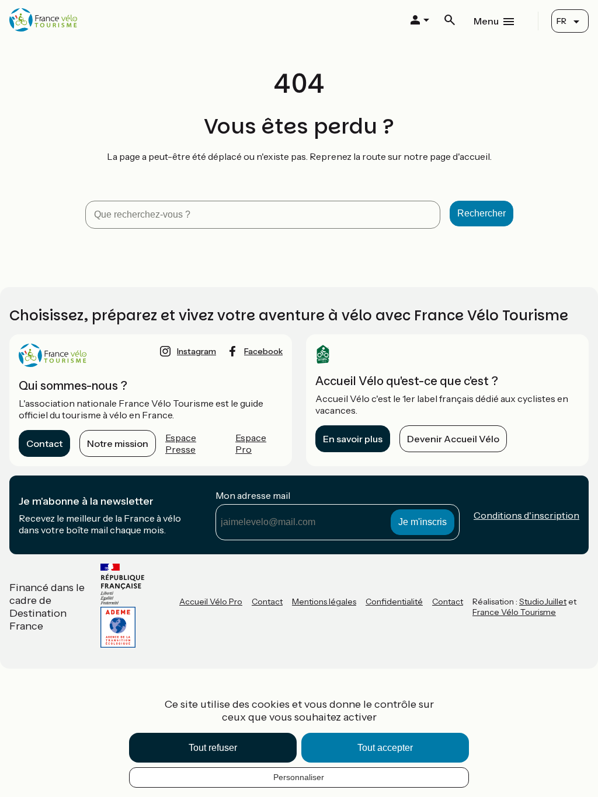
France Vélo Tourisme (514, 612)
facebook (263, 351)
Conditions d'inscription (526, 515)
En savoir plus (353, 439)
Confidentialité (394, 601)
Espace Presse (180, 443)
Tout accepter (385, 748)
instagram (196, 351)
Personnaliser (298, 777)
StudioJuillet (542, 601)
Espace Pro (250, 443)
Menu (486, 21)
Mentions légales (324, 601)
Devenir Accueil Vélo (453, 439)
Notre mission (117, 443)
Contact (44, 443)
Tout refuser (213, 748)
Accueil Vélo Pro (210, 601)
